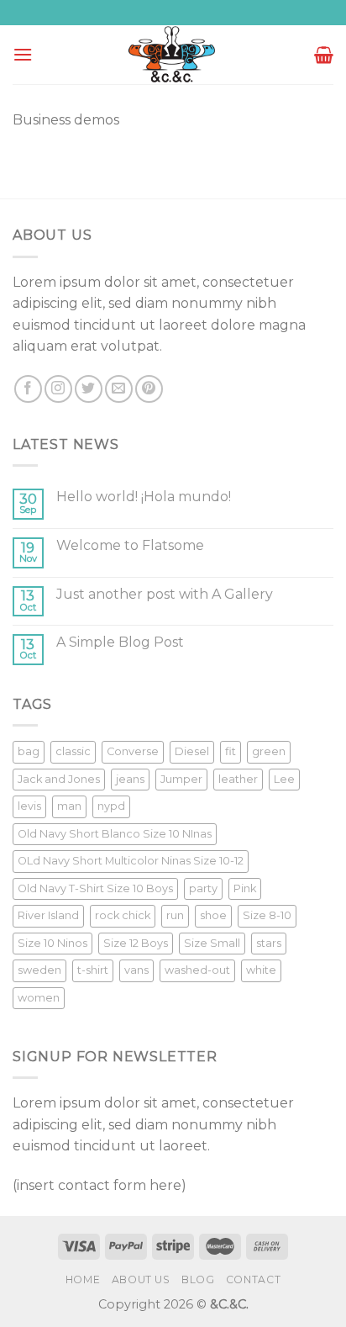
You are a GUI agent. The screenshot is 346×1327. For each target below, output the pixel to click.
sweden (39, 970)
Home (83, 1279)
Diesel (192, 751)
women (39, 997)
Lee (284, 779)
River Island (48, 915)
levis (29, 806)
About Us (141, 1279)
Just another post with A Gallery (164, 594)
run (175, 915)
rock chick (122, 915)
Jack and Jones (59, 779)
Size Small (212, 943)
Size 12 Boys (135, 943)
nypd (111, 806)
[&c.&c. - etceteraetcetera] (173, 55)
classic (73, 751)
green (269, 751)
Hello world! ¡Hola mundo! (143, 497)
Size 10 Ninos (52, 943)
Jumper (181, 779)
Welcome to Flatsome (130, 545)
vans (136, 970)
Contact (253, 1279)
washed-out (197, 970)
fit (230, 751)
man (69, 806)
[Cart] (323, 54)
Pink (244, 888)
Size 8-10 (267, 915)
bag (28, 751)
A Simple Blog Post (120, 642)
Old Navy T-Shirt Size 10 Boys (95, 888)
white (261, 970)
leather (238, 779)
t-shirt (92, 970)
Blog (197, 1279)
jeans (130, 779)
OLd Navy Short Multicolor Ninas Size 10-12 (131, 860)
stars (268, 943)
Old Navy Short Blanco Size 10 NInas (115, 833)
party (203, 888)
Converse (133, 751)
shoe (213, 915)
